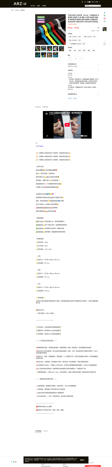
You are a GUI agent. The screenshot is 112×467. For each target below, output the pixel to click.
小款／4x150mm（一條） (75, 36)
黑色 (70, 50)
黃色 (84, 50)
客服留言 (64, 464)
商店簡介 (43, 464)
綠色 (94, 50)
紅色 (79, 50)
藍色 (89, 50)
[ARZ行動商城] (19, 4)
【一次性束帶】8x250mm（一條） (77, 43)
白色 (75, 50)
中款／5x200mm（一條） (90, 36)
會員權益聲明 (65, 466)
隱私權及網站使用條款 (45, 466)
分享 (71, 98)
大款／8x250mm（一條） (75, 40)
